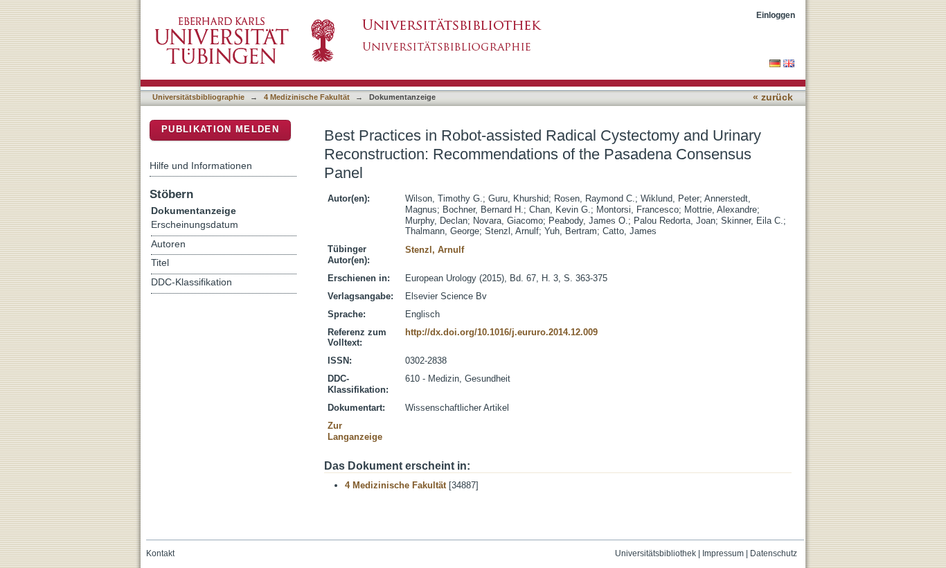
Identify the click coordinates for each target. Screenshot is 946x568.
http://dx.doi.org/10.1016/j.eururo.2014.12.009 (501, 332)
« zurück (773, 97)
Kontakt (160, 553)
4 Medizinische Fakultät (307, 97)
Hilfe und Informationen (201, 165)
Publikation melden (220, 129)
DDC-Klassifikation (191, 282)
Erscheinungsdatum (194, 225)
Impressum (723, 553)
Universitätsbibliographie (198, 97)
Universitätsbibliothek (655, 553)
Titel (160, 263)
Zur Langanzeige (355, 431)
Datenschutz (773, 553)
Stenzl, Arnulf (434, 250)
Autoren (168, 244)
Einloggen (775, 14)
